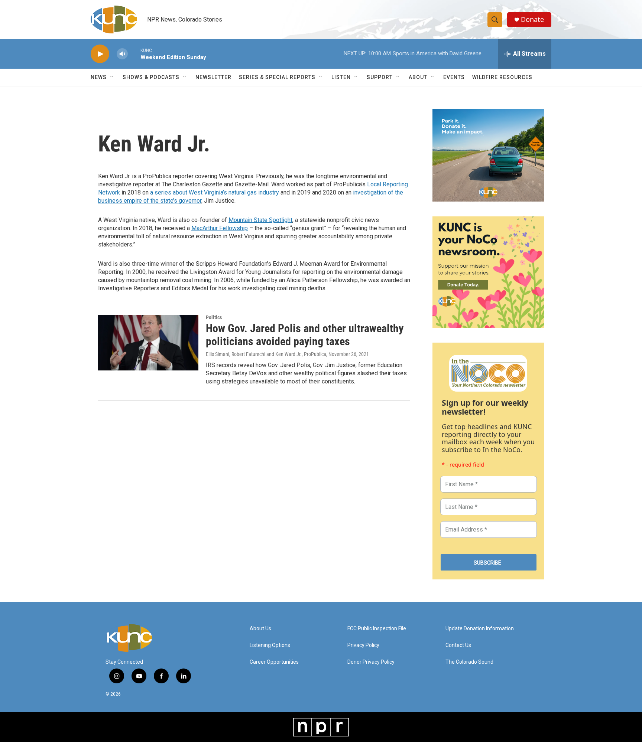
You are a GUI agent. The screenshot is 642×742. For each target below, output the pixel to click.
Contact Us (458, 645)
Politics (214, 317)
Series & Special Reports (277, 77)
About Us (260, 628)
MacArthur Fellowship (219, 228)
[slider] (134, 54)
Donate (532, 19)
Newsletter (213, 77)
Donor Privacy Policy (371, 662)
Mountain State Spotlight (260, 219)
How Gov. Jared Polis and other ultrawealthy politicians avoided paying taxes (304, 335)
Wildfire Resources (502, 77)
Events (454, 77)
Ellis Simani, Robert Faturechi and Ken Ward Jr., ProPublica (266, 354)
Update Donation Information (479, 628)
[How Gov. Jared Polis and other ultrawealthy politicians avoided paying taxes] (148, 342)
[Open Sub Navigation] (112, 77)
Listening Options (270, 645)
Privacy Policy (363, 645)
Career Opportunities (274, 662)
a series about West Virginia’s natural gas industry (214, 192)
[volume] (122, 54)
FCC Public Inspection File (376, 628)
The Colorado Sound (469, 662)
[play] (100, 54)
